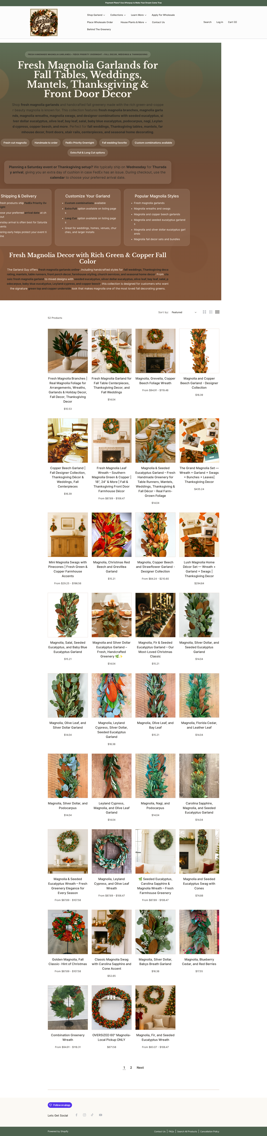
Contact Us (159, 1131)
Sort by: (163, 312)
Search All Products (187, 1131)
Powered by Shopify (58, 1131)
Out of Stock (67, 950)
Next (140, 1067)
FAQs (171, 1131)
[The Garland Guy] (44, 22)
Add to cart (68, 369)
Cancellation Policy (209, 1131)
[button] (207, 22)
